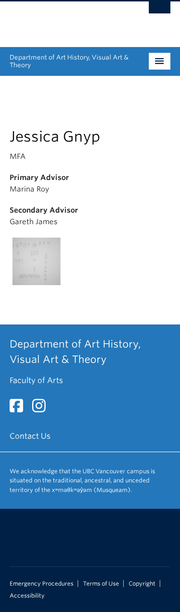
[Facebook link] (20, 408)
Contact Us (30, 436)
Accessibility (27, 595)
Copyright (142, 583)
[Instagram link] (42, 408)
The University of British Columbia (66, 19)
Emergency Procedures (41, 583)
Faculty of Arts (36, 380)
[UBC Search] (159, 12)
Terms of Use (101, 583)
